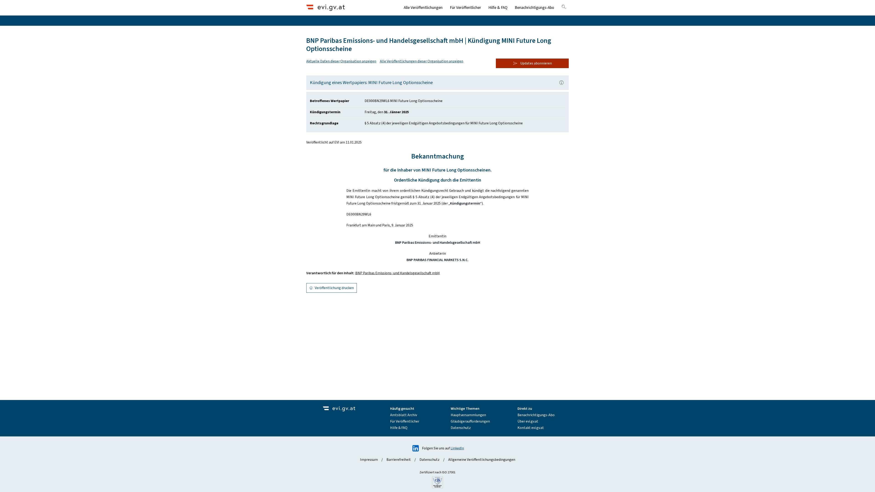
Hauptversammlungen (468, 415)
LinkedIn (457, 448)
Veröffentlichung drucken (334, 287)
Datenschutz (461, 427)
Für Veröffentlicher (465, 7)
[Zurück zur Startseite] (325, 8)
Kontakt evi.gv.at (530, 427)
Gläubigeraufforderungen (470, 421)
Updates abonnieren (536, 63)
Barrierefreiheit (398, 459)
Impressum (369, 459)
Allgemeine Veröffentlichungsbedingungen (481, 459)
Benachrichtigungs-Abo (534, 7)
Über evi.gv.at (527, 421)
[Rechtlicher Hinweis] (561, 82)
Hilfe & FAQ (497, 7)
